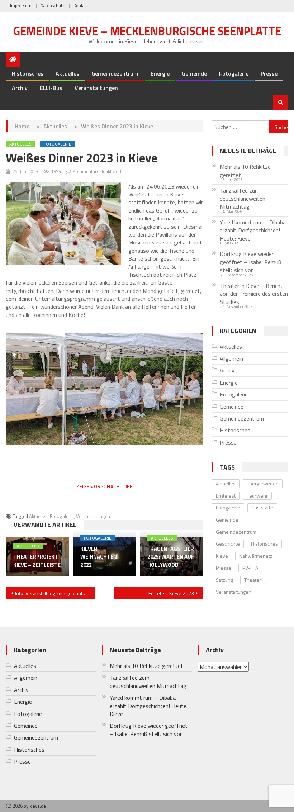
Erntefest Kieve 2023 (171, 593)
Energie (160, 73)
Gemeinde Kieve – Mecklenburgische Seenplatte (147, 30)
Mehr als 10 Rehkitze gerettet (245, 171)
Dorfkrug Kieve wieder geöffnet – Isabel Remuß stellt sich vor (250, 262)
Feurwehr (257, 495)
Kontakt (81, 5)
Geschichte (228, 543)
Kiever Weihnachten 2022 (98, 557)
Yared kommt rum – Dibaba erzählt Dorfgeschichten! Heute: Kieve (253, 230)
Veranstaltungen (96, 88)
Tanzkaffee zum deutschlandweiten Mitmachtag (242, 198)
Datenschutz (53, 5)
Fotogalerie (233, 73)
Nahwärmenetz (255, 556)
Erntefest (226, 495)
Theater (252, 580)
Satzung (224, 580)
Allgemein (231, 358)
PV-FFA (250, 567)
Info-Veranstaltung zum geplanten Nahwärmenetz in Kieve (55, 593)
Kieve (222, 556)
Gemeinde (194, 73)
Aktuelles (67, 73)
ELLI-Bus (51, 88)
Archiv (20, 88)
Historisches (27, 73)
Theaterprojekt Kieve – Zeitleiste (37, 561)
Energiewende (263, 483)
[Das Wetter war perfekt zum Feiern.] (105, 389)
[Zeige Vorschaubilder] (105, 486)
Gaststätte (262, 507)
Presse (269, 73)
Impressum (21, 5)
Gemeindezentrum (114, 73)
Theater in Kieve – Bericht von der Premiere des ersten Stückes (254, 294)
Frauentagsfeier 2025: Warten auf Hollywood (170, 557)
